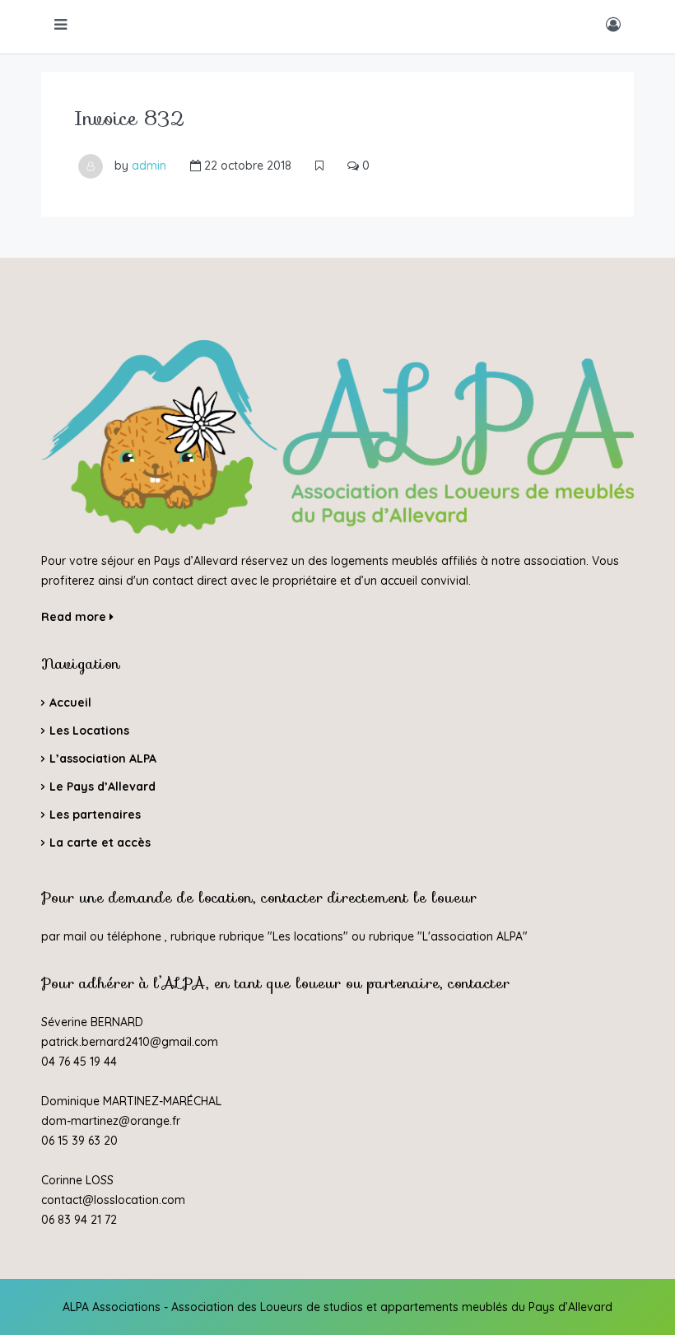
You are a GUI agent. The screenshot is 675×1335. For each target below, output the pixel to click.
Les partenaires (95, 814)
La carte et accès (100, 842)
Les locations (307, 936)
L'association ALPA (472, 936)
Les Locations (89, 730)
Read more (75, 616)
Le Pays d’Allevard (102, 786)
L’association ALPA (102, 758)
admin (149, 165)
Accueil (70, 702)
